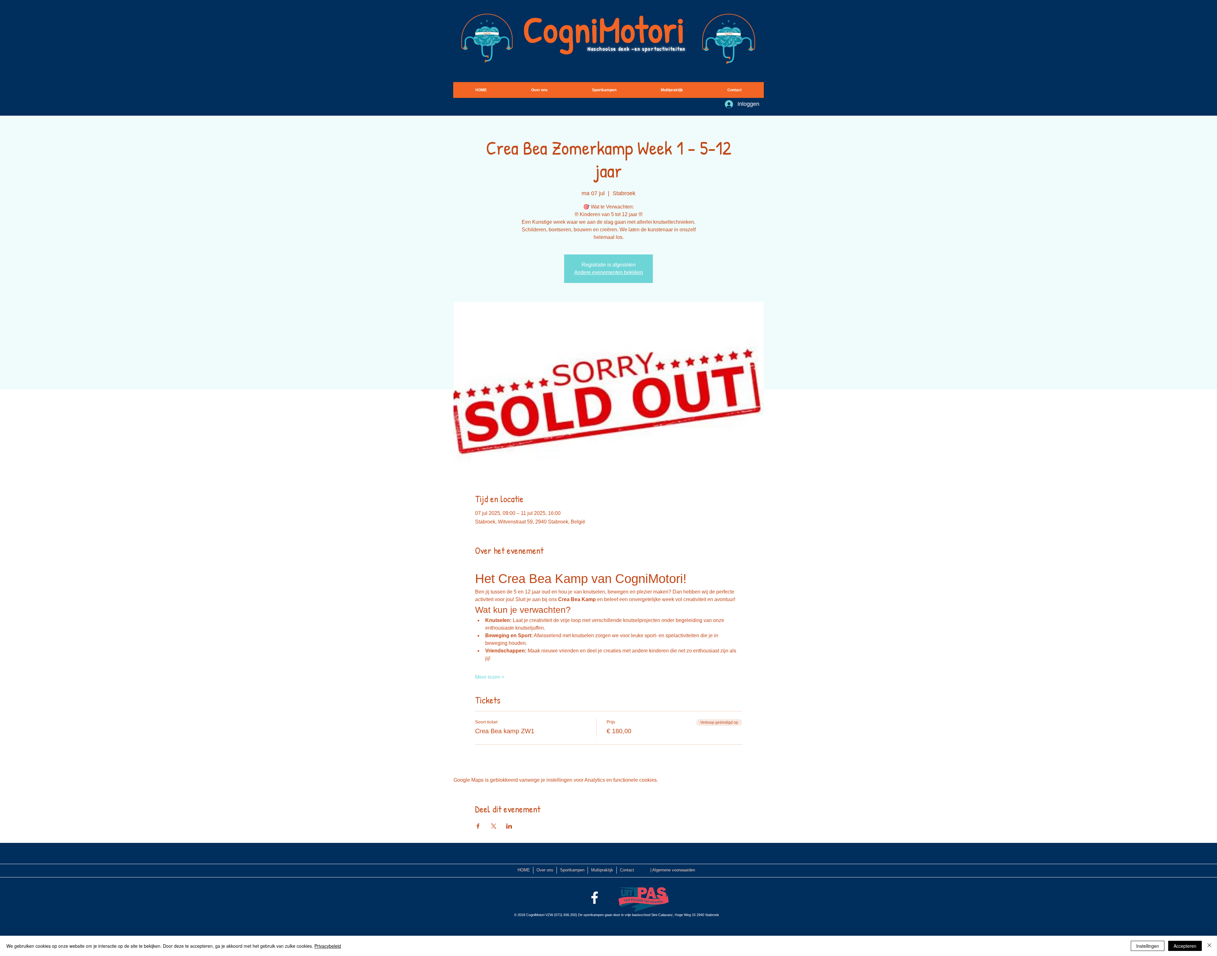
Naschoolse (603, 48)
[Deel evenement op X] (494, 826)
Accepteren (1185, 946)
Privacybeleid (327, 946)
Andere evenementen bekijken (608, 272)
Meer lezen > (489, 677)
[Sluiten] (1209, 946)
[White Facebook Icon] (594, 897)
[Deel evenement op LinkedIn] (509, 826)
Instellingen (1147, 946)
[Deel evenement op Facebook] (478, 826)
